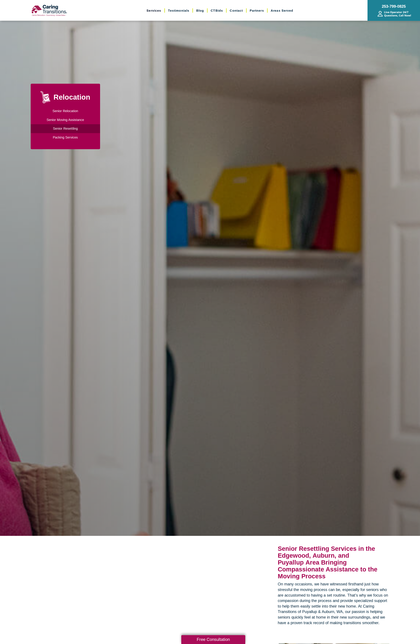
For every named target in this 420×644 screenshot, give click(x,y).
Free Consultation (213, 639)
